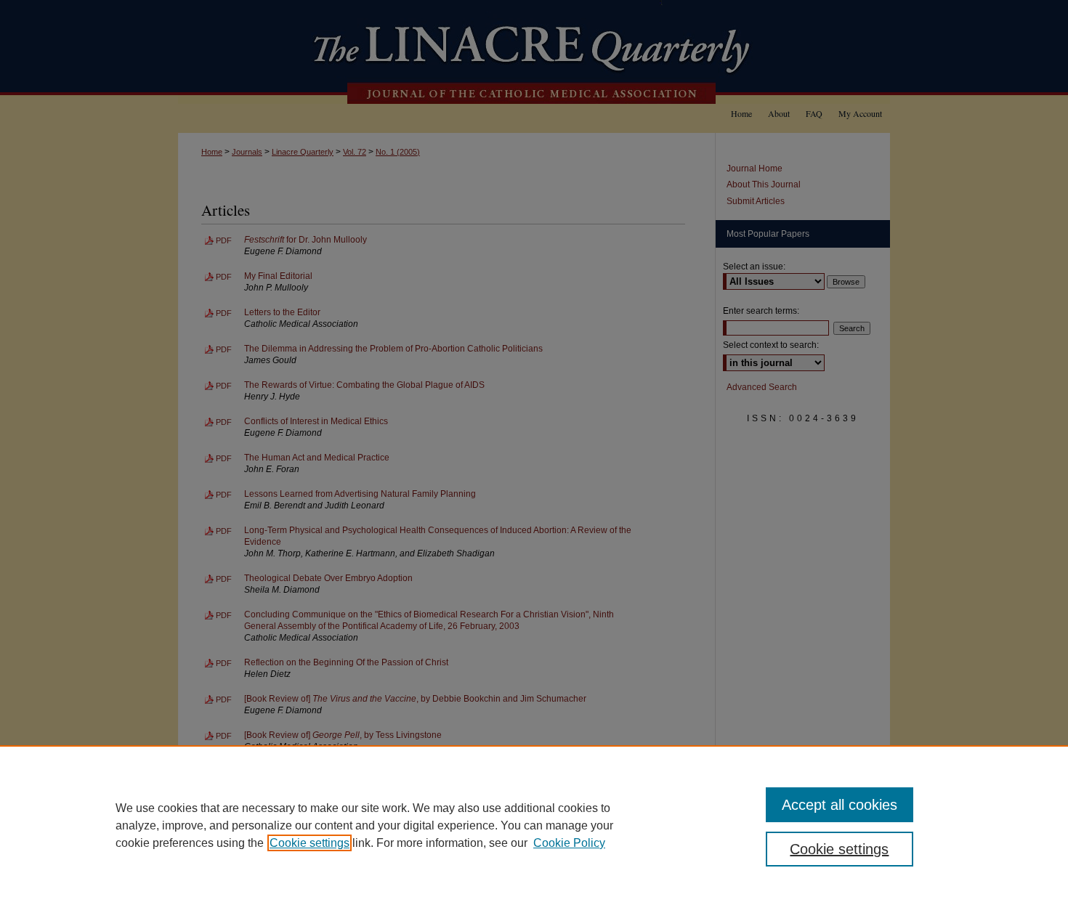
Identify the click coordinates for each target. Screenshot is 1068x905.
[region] (534, 825)
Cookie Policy (569, 843)
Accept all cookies (839, 805)
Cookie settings (309, 843)
